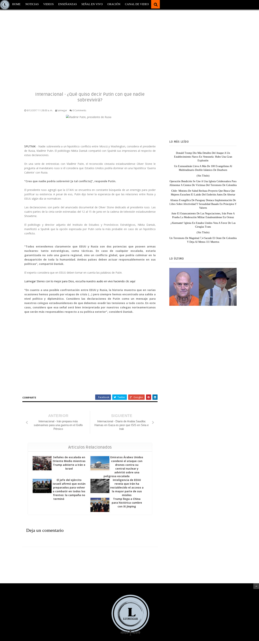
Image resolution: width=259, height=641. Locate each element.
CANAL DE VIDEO (137, 4)
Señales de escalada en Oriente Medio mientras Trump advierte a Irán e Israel (69, 462)
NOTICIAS (32, 4)
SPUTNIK (30, 146)
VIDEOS (48, 4)
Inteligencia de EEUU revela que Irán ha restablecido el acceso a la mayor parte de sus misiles (127, 487)
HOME (16, 4)
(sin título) (203, 175)
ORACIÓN (113, 4)
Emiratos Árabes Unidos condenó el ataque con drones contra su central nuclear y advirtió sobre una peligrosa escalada (123, 466)
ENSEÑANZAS (67, 4)
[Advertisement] (114, 47)
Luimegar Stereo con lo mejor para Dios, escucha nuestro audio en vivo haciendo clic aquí (79, 281)
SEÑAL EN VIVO (92, 4)
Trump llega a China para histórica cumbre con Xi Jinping (127, 502)
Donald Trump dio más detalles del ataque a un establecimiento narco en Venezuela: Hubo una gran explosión (203, 157)
